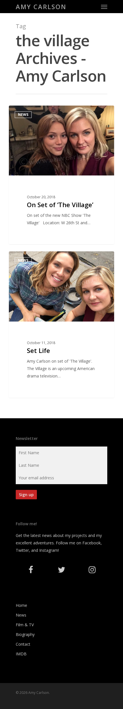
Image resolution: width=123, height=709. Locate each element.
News (21, 615)
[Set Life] (61, 324)
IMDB (21, 654)
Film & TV (25, 624)
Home (21, 605)
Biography (25, 634)
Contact (23, 644)
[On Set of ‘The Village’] (61, 175)
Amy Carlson (41, 6)
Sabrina (26, 112)
